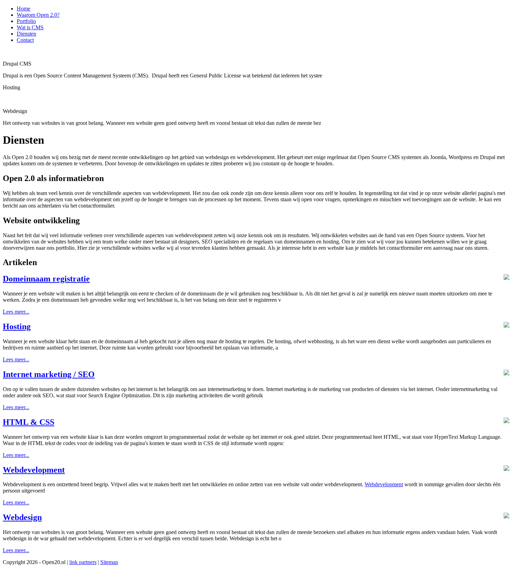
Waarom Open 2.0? (38, 15)
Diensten (26, 34)
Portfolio (26, 21)
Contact (25, 40)
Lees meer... (16, 312)
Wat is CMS (30, 27)
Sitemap (109, 562)
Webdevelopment (384, 484)
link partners (82, 562)
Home (23, 9)
